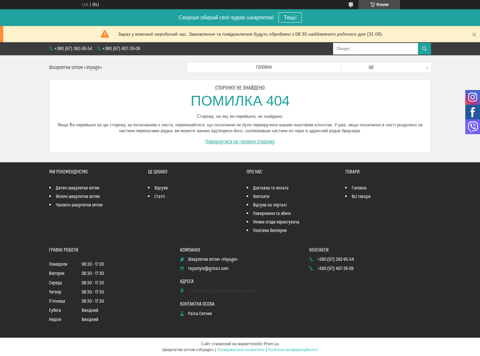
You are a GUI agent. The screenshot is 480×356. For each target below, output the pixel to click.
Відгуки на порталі (270, 205)
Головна (264, 67)
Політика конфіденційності (293, 349)
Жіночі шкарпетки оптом (78, 196)
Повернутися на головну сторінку (240, 142)
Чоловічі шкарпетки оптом (79, 205)
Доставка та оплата (271, 188)
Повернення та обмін (272, 213)
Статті (159, 196)
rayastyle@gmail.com (208, 268)
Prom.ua (271, 344)
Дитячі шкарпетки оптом (78, 188)
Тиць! (290, 17)
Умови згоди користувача (276, 222)
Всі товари (361, 196)
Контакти (261, 196)
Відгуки (161, 188)
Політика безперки (270, 230)
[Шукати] (424, 49)
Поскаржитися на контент (241, 349)
